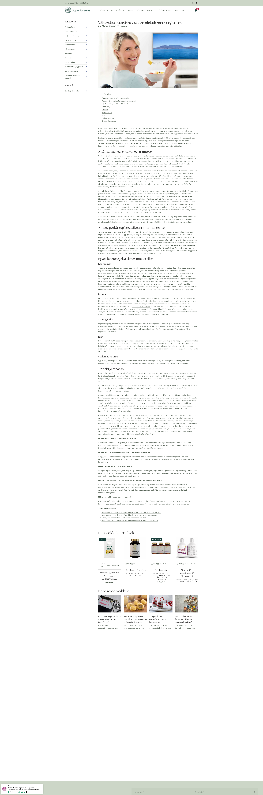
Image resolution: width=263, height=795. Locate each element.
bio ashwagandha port (137, 329)
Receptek (68, 53)
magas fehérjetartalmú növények (112, 379)
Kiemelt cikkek (70, 45)
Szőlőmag (103, 356)
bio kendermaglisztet (107, 289)
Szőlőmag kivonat (108, 118)
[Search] (196, 3)
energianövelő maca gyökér (112, 232)
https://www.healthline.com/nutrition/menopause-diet (124, 518)
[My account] (193, 3)
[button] (43, 784)
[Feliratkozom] (254, 792)
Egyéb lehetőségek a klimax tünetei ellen (116, 104)
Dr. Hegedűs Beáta (72, 91)
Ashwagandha (107, 112)
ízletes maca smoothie (152, 253)
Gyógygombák (70, 40)
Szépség (68, 58)
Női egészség (70, 49)
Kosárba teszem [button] (113, 565)
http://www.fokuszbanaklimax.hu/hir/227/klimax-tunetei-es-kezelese (130, 521)
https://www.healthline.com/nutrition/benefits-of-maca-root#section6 (130, 515)
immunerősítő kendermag (159, 273)
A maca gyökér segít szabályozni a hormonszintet (119, 101)
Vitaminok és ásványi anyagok (72, 76)
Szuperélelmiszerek (72, 62)
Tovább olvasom (191, 564)
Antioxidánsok (70, 27)
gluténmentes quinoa (113, 349)
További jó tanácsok (109, 121)
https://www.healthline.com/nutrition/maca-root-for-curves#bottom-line (131, 513)
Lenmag (105, 109)
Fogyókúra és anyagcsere (74, 36)
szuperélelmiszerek (165, 134)
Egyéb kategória (71, 31)
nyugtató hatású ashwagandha (147, 324)
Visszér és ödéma (71, 71)
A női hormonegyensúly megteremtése (115, 98)
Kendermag (106, 107)
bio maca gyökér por (171, 251)
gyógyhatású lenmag (141, 307)
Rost (103, 115)
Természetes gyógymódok (75, 67)
